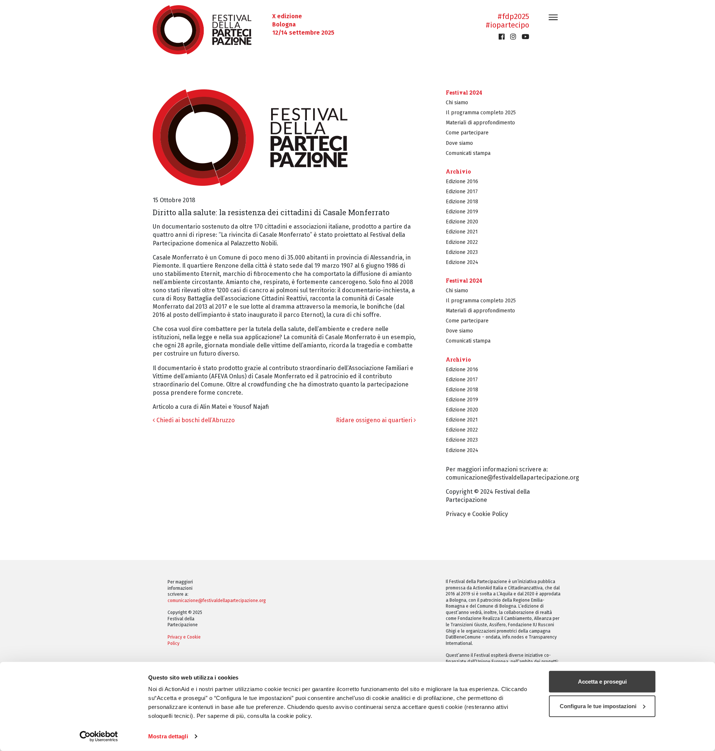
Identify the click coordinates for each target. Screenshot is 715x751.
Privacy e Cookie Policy (477, 514)
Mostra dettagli (168, 736)
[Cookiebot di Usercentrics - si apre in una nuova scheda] (98, 736)
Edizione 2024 (462, 262)
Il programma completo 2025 (481, 112)
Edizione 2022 (462, 242)
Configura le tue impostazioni (598, 706)
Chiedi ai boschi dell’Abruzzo (195, 420)
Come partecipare (467, 133)
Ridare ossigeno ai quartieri (375, 420)
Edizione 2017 (462, 191)
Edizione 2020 (462, 222)
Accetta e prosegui (602, 681)
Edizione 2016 (462, 181)
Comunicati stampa (468, 153)
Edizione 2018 (462, 201)
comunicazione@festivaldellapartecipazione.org (512, 477)
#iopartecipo (507, 24)
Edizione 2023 (462, 252)
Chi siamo (457, 102)
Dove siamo (459, 143)
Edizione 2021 (462, 232)
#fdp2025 (513, 16)
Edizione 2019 (462, 212)
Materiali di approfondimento (480, 123)
